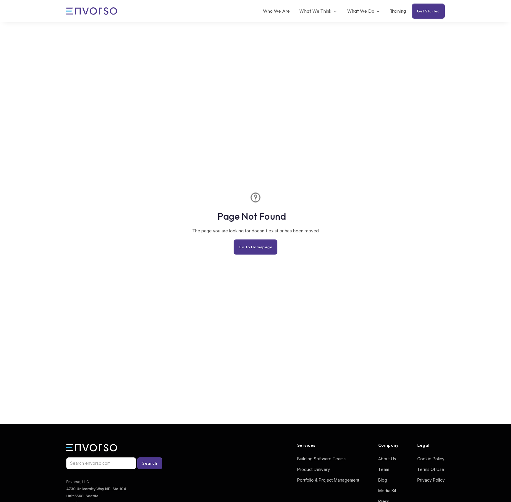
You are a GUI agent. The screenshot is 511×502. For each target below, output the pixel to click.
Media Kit (387, 490)
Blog (382, 479)
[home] (91, 11)
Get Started (428, 11)
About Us (387, 458)
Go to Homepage (255, 246)
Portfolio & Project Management (328, 479)
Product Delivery (313, 469)
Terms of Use (430, 469)
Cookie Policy (430, 458)
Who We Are (276, 11)
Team (383, 469)
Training (398, 11)
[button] (318, 11)
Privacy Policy (431, 479)
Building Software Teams (321, 458)
